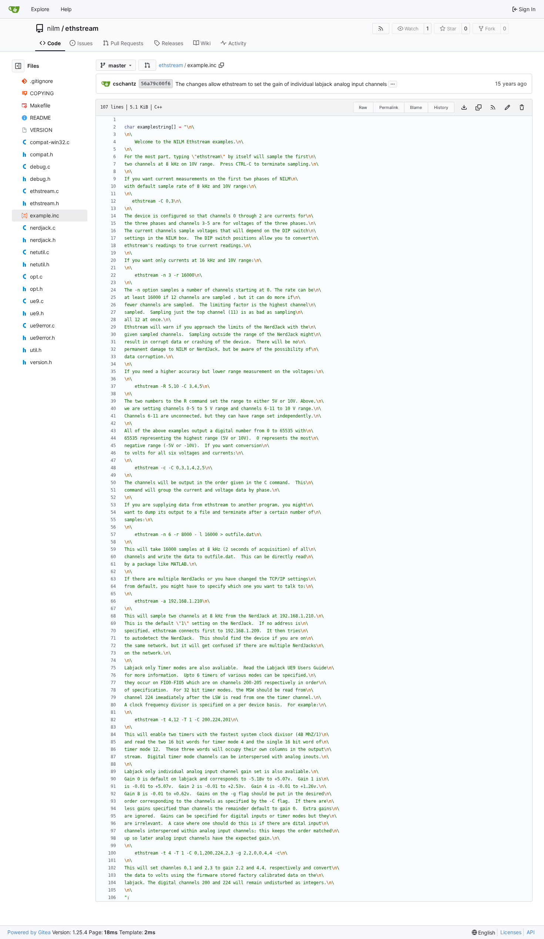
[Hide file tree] (18, 66)
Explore (40, 9)
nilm (53, 28)
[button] (147, 65)
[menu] (484, 932)
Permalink (388, 107)
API (531, 932)
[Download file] (464, 107)
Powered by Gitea (29, 932)
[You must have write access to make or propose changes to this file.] (522, 107)
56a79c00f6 (156, 83)
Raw (363, 107)
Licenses (510, 932)
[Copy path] (221, 65)
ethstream (81, 28)
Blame (416, 107)
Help (66, 9)
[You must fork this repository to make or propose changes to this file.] (507, 107)
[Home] (14, 9)
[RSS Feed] (380, 28)
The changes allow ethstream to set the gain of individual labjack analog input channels (281, 84)
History (441, 107)
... (392, 83)
